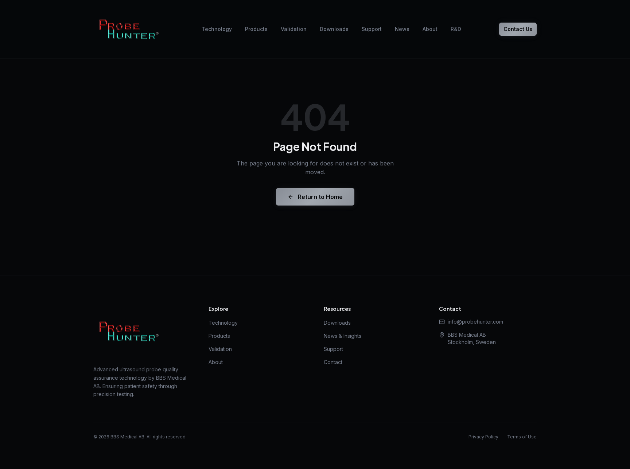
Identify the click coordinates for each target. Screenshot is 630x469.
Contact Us (517, 29)
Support (372, 29)
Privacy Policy (483, 436)
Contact (333, 362)
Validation (294, 29)
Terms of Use (522, 436)
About (430, 29)
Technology (217, 29)
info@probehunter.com (475, 321)
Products (256, 29)
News (402, 29)
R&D (456, 29)
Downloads (334, 29)
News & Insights (342, 336)
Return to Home (320, 196)
